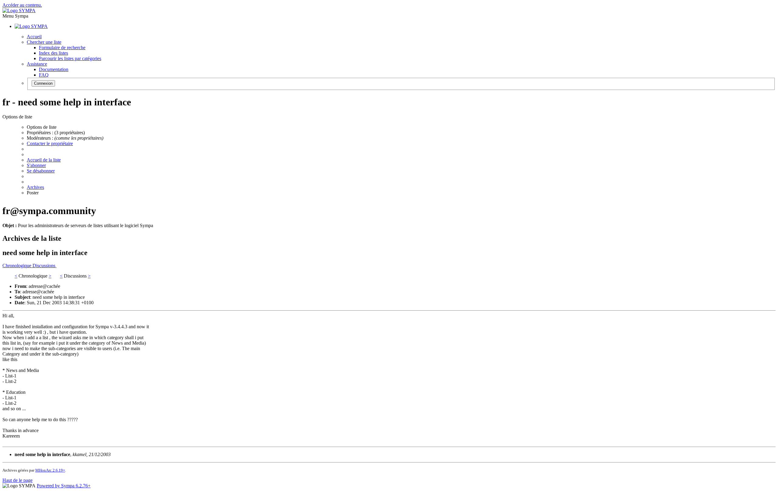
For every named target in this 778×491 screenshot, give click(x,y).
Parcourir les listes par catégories (70, 58)
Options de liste (42, 127)
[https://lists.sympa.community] (19, 10)
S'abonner (36, 165)
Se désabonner (41, 170)
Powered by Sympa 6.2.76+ (64, 485)
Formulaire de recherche (62, 47)
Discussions (45, 265)
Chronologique (17, 265)
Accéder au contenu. (22, 5)
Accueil (34, 36)
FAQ (44, 74)
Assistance (37, 63)
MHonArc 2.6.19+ (50, 470)
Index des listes (53, 53)
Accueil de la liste (44, 159)
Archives (35, 187)
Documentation (53, 69)
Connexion (43, 83)
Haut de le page (17, 480)
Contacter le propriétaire (50, 143)
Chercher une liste (44, 42)
